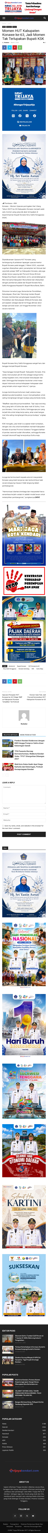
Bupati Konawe (21, 666)
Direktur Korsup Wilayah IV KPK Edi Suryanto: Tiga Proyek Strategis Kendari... (27, 1360)
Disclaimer (18, 1526)
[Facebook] (4, 47)
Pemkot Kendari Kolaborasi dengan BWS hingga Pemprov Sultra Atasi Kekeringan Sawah (30, 743)
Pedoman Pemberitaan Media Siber (32, 1524)
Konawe (9, 27)
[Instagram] (21, 1516)
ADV (9, 23)
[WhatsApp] (20, 47)
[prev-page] (3, 775)
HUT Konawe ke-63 (33, 666)
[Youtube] (33, 1516)
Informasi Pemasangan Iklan (33, 1526)
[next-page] (7, 775)
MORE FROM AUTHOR (28, 735)
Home (4, 23)
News (14, 27)
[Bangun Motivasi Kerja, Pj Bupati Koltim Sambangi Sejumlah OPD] (7, 1405)
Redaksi (6, 42)
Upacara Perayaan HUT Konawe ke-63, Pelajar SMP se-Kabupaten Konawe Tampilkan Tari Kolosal (12, 698)
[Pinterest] (15, 47)
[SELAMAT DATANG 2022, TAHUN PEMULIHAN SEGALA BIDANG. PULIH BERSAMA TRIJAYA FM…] (7, 1394)
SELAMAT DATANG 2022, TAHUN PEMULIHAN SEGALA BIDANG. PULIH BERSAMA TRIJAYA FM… (28, 1393)
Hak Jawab (9, 1526)
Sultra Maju (39, 669)
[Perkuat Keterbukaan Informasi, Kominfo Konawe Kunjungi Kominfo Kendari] (7, 1350)
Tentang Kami (14, 1524)
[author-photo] (24, 721)
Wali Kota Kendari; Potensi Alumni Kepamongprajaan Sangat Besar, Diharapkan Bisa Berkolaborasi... (27, 1382)
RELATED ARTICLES (11, 735)
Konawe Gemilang (24, 669)
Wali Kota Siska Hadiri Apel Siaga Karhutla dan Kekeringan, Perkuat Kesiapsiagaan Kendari (29, 766)
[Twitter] (9, 47)
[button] (3, 18)
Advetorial (12, 666)
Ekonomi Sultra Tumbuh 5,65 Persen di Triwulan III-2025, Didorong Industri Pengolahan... (29, 1338)
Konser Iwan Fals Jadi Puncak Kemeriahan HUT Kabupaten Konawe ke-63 (36, 697)
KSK (33, 669)
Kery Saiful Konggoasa (9, 669)
